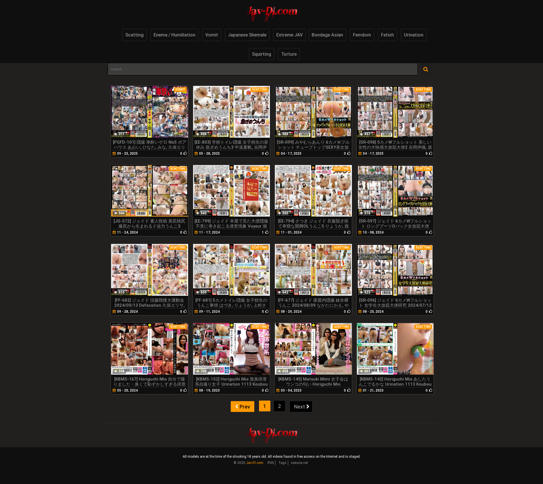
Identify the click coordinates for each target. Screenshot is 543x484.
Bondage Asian (327, 35)
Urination (413, 35)
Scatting (134, 35)
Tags (282, 463)
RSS (271, 463)
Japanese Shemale (247, 35)
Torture (289, 54)
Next (299, 407)
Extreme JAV (289, 35)
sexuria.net (299, 463)
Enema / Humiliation (174, 35)
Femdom (362, 35)
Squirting (261, 54)
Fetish (387, 35)
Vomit (211, 35)
